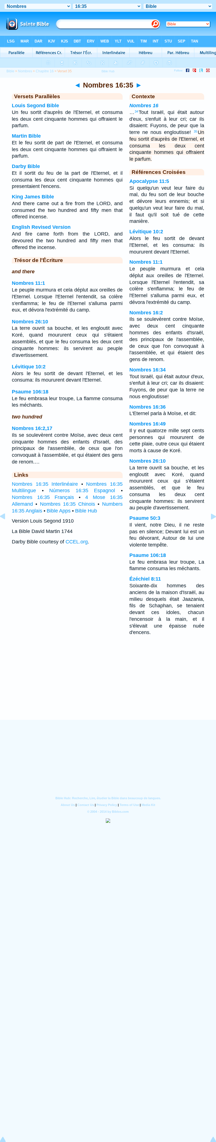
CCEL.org (77, 542)
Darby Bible (26, 166)
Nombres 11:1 (28, 283)
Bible (10, 71)
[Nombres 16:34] (7, 529)
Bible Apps (59, 511)
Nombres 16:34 (147, 370)
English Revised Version (41, 227)
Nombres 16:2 (146, 312)
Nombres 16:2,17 (32, 428)
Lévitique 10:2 (29, 367)
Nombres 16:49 (147, 424)
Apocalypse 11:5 (149, 181)
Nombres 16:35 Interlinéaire (45, 484)
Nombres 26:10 (30, 321)
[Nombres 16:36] (209, 529)
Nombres (25, 71)
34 (136, 111)
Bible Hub (86, 511)
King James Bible (33, 197)
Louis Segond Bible (35, 105)
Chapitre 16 (45, 71)
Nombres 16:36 (147, 407)
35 (195, 131)
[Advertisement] (108, 685)
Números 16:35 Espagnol (82, 490)
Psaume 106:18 (30, 392)
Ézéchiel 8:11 (145, 579)
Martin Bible (26, 136)
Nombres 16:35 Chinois (67, 504)
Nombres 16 (143, 105)
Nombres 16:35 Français (43, 497)
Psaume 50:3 (144, 518)
